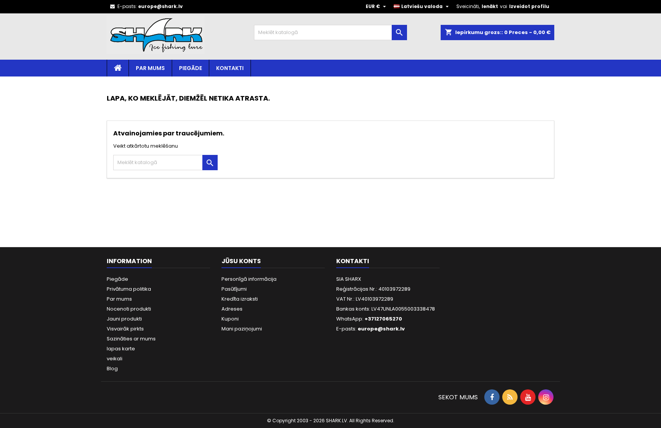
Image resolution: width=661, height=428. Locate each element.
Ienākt (490, 6)
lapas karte (121, 348)
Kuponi (230, 318)
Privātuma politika (129, 289)
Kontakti (230, 68)
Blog (112, 368)
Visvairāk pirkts (125, 328)
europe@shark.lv (160, 6)
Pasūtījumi (234, 289)
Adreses (232, 308)
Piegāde (190, 68)
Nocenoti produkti (129, 308)
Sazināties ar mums (131, 338)
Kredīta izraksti (239, 299)
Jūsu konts (241, 261)
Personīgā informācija (249, 279)
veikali (114, 358)
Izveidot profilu (529, 6)
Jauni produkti (124, 318)
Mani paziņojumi (241, 328)
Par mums (150, 68)
